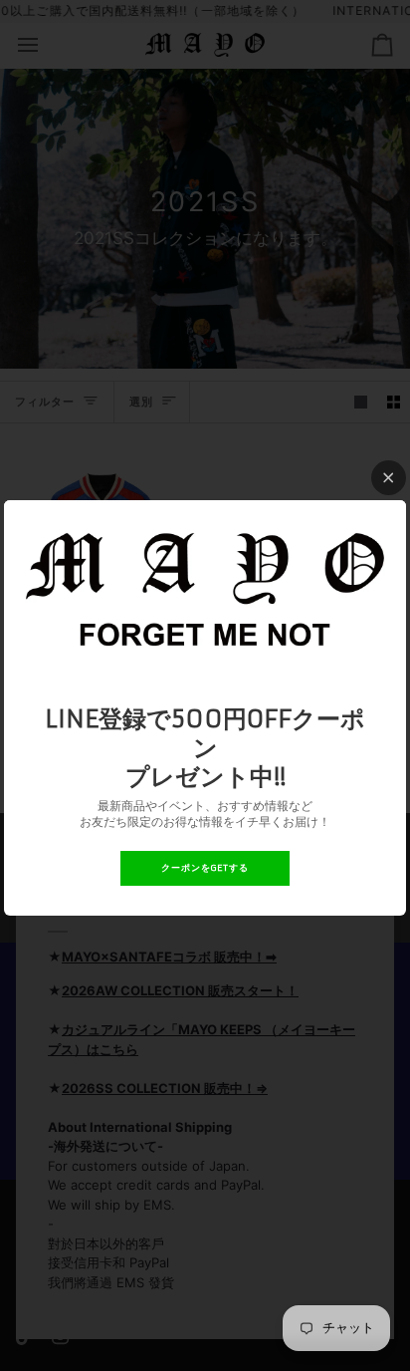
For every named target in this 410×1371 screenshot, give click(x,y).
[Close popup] (388, 477)
